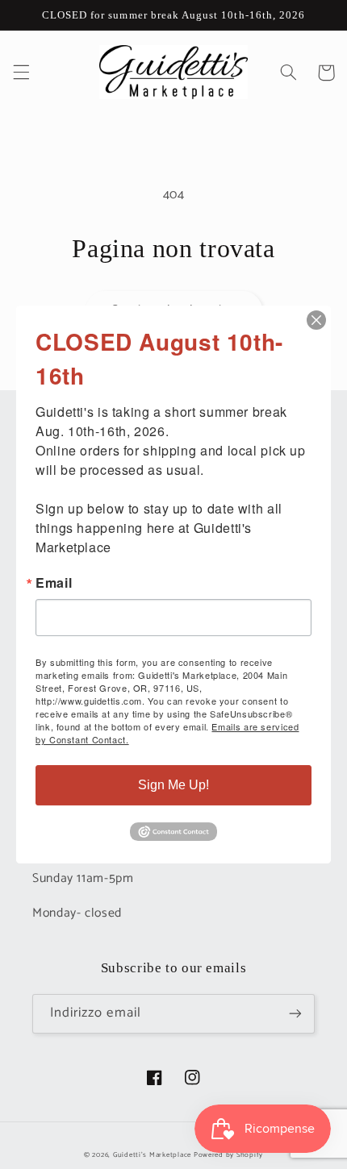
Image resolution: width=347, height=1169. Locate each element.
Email (54, 582)
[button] (21, 72)
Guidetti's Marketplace (152, 1155)
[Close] (316, 320)
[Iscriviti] (295, 1014)
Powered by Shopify (228, 1155)
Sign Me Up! (173, 785)
